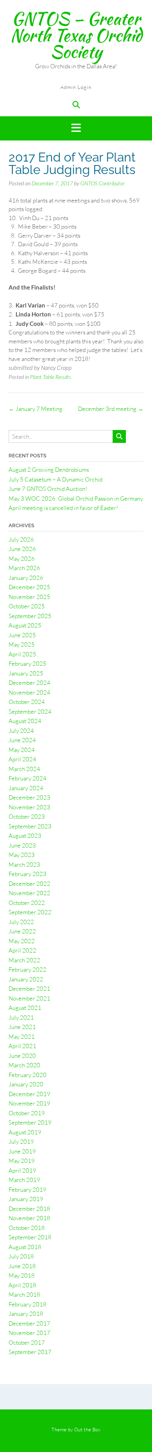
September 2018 (30, 1237)
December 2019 (29, 1094)
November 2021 (29, 998)
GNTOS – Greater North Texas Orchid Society (76, 35)
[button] (76, 128)
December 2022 (29, 883)
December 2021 (29, 988)
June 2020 (22, 1055)
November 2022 (29, 893)
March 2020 (24, 1065)
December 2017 (29, 1323)
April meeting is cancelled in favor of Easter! (63, 508)
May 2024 (22, 750)
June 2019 (22, 1151)
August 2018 (25, 1247)
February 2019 (27, 1189)
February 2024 (27, 778)
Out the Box (87, 1429)
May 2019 (22, 1160)
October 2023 (27, 816)
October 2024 (27, 702)
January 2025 (26, 673)
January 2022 (26, 979)
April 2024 (22, 759)
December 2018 (29, 1208)
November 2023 (29, 807)
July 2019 (21, 1141)
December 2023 (29, 797)
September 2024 (30, 711)
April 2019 (22, 1170)
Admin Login (76, 87)
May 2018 (22, 1275)
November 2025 (29, 597)
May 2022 (22, 941)
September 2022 (30, 912)
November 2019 (29, 1103)
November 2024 (29, 692)
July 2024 (21, 730)
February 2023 (27, 874)
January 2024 (26, 788)
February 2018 (27, 1304)
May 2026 (22, 558)
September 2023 (30, 826)
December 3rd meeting (110, 408)
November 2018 (29, 1218)
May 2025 (22, 644)
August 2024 (25, 721)
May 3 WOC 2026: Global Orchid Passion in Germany (76, 498)
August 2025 (25, 625)
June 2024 (22, 740)
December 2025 (29, 587)
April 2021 (22, 1046)
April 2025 (22, 654)
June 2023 (22, 845)
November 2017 (29, 1332)
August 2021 (25, 1007)
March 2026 (24, 568)
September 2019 (30, 1122)
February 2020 (27, 1075)
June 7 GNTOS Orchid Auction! (48, 488)
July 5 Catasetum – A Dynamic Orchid (56, 479)
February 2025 (27, 663)
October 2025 (27, 606)
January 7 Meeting (35, 408)
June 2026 (22, 549)
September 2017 (30, 1352)
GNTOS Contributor (102, 183)
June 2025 (22, 635)
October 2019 (27, 1113)
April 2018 (22, 1285)
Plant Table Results (50, 376)
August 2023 (25, 835)
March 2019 (24, 1180)
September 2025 (30, 616)
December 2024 (29, 682)
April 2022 (22, 950)
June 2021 (22, 1027)
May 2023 (22, 854)
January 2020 (26, 1084)
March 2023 (24, 864)
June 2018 (22, 1266)
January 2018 (26, 1313)
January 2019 (26, 1199)
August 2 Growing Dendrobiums (49, 469)
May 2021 (22, 1036)
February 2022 (27, 969)
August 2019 (25, 1132)
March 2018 (24, 1294)
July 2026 (21, 539)
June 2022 (22, 931)
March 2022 (24, 960)
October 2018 (27, 1228)
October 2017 (27, 1342)
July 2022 (21, 922)
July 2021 (21, 1017)
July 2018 (21, 1256)
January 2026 (26, 577)
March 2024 (24, 769)
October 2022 (27, 902)
